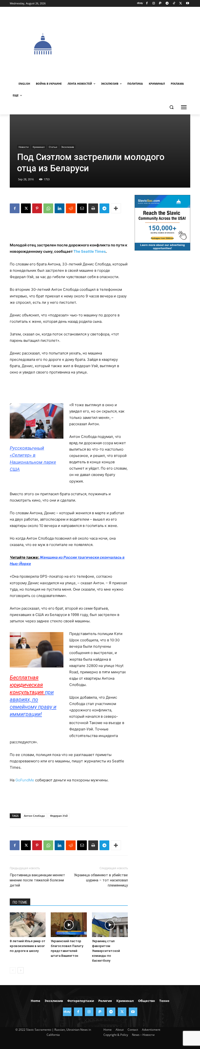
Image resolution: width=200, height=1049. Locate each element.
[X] (180, 3)
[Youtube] (187, 3)
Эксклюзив (67, 147)
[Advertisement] (138, 43)
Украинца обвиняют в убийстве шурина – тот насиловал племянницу (101, 880)
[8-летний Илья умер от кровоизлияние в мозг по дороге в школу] (28, 924)
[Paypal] (160, 3)
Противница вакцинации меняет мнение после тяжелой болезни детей (37, 880)
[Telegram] (167, 3)
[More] (116, 208)
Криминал (39, 147)
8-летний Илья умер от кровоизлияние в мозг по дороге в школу (27, 946)
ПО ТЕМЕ (20, 902)
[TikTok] (174, 3)
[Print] (93, 208)
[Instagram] (153, 3)
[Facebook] (147, 3)
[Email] (82, 208)
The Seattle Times (89, 251)
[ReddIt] (71, 208)
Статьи (53, 147)
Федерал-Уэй (59, 815)
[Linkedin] (59, 208)
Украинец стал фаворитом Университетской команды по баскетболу (106, 950)
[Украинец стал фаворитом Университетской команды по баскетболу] (110, 924)
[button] (171, 107)
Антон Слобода (34, 815)
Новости (24, 147)
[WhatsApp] (48, 208)
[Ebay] (140, 3)
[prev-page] (13, 970)
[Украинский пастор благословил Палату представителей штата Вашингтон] (69, 924)
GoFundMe (24, 780)
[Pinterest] (37, 208)
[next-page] (21, 970)
